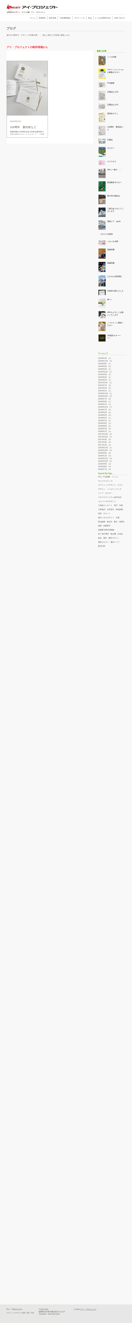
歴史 (115, 522)
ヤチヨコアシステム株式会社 (110, 497)
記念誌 (120, 534)
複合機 (113, 534)
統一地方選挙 (103, 534)
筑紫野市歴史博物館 (106, 530)
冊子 (116, 505)
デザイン (101, 489)
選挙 (105, 538)
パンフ (101, 493)
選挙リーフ (114, 542)
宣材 (100, 513)
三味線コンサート (105, 505)
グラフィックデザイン (107, 485)
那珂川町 (101, 546)
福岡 (100, 526)
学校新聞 (119, 509)
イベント (115, 477)
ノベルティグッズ (114, 489)
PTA (99, 477)
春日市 (109, 522)
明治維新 (101, 522)
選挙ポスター (103, 542)
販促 (100, 538)
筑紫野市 (106, 526)
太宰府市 (110, 509)
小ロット (106, 513)
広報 (117, 518)
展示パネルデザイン (106, 518)
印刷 (121, 505)
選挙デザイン (113, 538)
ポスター (108, 493)
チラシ (120, 485)
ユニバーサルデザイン (107, 501)
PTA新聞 (106, 477)
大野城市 (101, 509)
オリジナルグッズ (105, 481)
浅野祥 (121, 522)
